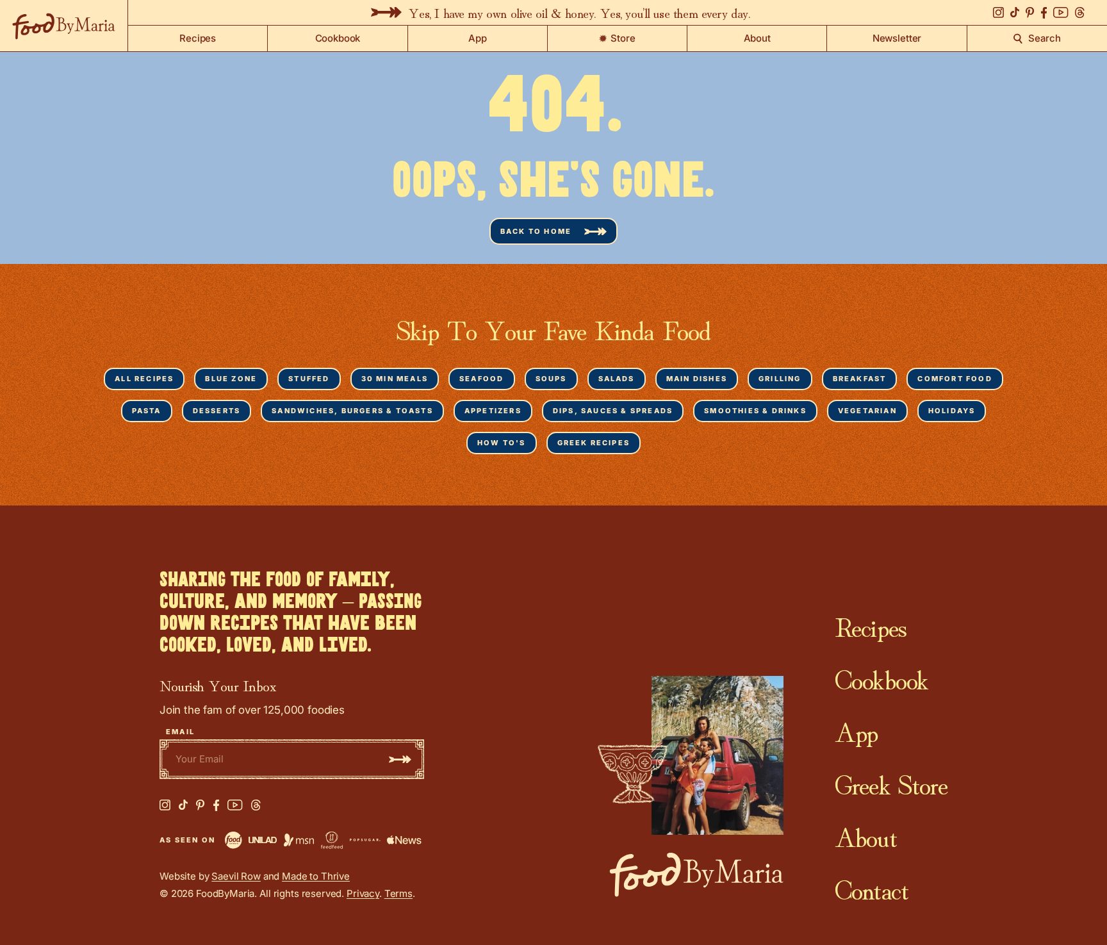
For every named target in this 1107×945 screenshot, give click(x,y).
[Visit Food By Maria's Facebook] (216, 805)
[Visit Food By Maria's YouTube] (235, 805)
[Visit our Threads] (1080, 13)
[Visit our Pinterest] (1030, 12)
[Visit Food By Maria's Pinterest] (200, 805)
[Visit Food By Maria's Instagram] (165, 805)
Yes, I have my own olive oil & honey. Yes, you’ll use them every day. (579, 12)
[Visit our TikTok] (1014, 12)
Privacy (363, 893)
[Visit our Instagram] (998, 12)
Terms (398, 893)
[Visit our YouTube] (1061, 12)
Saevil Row (236, 876)
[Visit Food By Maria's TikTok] (183, 805)
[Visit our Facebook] (1044, 13)
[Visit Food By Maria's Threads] (256, 805)
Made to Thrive (316, 876)
